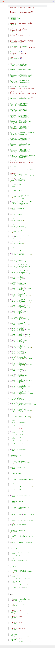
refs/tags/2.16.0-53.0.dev (17, 3)
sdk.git (11, 3)
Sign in (53, 1)
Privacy (7, 646)
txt (51, 646)
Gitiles (5, 646)
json (53, 646)
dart (8, 3)
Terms (9, 646)
